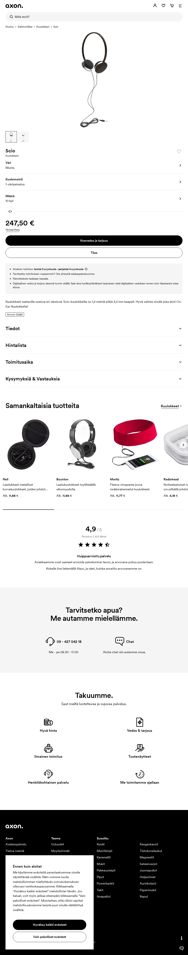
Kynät (101, 844)
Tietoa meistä (15, 851)
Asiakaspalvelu (16, 844)
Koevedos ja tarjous (94, 241)
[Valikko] (180, 5)
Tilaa (94, 253)
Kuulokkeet (42, 26)
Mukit (101, 864)
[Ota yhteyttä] (181, 937)
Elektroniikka (25, 26)
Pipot (100, 877)
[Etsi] (10, 16)
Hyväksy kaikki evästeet (49, 925)
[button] (11, 137)
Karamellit (104, 857)
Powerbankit (105, 883)
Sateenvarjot (148, 864)
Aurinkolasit (148, 883)
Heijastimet (148, 877)
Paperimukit (148, 890)
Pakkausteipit (106, 870)
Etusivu (10, 26)
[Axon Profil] (14, 6)
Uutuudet (57, 844)
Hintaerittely (13, 229)
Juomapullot (148, 870)
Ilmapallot (104, 896)
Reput (144, 896)
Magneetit (147, 857)
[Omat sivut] (155, 5)
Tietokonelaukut (151, 851)
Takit (100, 890)
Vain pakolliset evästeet (49, 937)
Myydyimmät (60, 851)
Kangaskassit (149, 844)
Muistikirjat (104, 851)
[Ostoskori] (172, 5)
